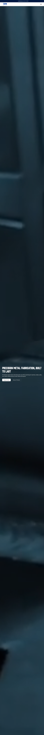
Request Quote (6, 380)
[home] (5, 4)
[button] (41, 4)
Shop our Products (16, 380)
